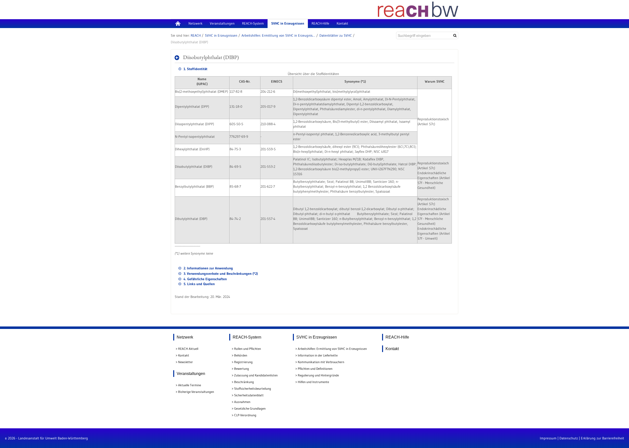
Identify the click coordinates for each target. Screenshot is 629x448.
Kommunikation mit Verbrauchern (321, 362)
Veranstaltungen (191, 373)
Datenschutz (568, 438)
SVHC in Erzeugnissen (221, 35)
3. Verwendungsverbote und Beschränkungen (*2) (220, 273)
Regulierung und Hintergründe (318, 375)
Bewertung (241, 369)
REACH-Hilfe (397, 337)
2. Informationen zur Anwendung (208, 268)
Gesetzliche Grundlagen (250, 408)
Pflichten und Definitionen (315, 369)
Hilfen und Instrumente (313, 382)
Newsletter (185, 362)
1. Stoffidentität (195, 69)
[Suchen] (455, 35)
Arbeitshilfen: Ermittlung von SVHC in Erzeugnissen (278, 35)
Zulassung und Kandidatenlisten (256, 375)
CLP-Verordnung (245, 415)
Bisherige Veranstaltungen (196, 392)
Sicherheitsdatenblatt (249, 395)
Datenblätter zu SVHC (335, 35)
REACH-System (247, 337)
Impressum (548, 438)
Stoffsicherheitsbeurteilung (252, 388)
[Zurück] (178, 57)
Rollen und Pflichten (247, 349)
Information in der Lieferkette (318, 355)
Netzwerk (185, 337)
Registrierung (243, 362)
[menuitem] (178, 23)
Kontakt (183, 355)
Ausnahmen (242, 402)
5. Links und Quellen (199, 284)
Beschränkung (244, 382)
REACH (196, 35)
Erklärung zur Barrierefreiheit (602, 438)
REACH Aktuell (188, 349)
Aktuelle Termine (189, 385)
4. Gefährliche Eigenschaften (205, 279)
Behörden (240, 355)
